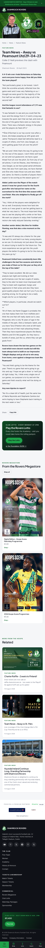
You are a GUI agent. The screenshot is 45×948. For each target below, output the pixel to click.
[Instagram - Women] (28, 844)
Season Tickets (8, 882)
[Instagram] (10, 844)
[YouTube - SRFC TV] (4, 844)
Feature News (21, 43)
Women (5, 858)
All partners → (36, 804)
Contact (5, 869)
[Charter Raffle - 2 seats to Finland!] (22, 658)
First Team (6, 855)
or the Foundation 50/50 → (16, 446)
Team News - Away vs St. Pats (18, 723)
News (11, 43)
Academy (5, 862)
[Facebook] (22, 844)
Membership (7, 886)
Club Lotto (6, 898)
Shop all (7, 472)
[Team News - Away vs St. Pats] (22, 706)
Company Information (17, 938)
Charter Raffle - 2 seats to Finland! (20, 676)
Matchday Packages (9, 902)
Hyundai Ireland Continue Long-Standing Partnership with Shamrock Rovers (17, 771)
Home (4, 43)
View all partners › (22, 816)
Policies (4, 938)
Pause (41, 804)
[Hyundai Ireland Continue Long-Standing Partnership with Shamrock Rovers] (22, 751)
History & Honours (9, 866)
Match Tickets (7, 878)
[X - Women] (33, 844)
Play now (10, 924)
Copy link (13, 412)
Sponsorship (7, 905)
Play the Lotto (14, 440)
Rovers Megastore (9, 895)
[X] (16, 844)
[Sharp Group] (15, 810)
